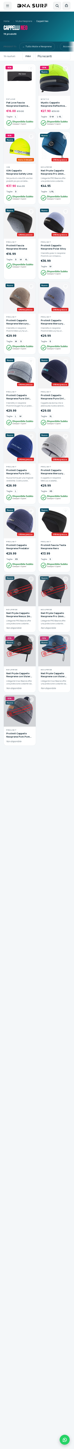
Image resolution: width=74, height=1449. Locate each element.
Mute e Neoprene (24, 21)
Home (6, 21)
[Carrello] (66, 6)
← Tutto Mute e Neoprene (37, 46)
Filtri (28, 56)
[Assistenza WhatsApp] (65, 1440)
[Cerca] (57, 6)
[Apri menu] (7, 6)
